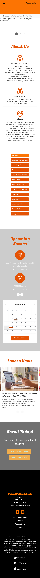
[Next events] (21, 294)
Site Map (20, 521)
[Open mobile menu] (4, 3)
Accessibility (20, 524)
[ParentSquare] (20, 557)
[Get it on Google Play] (20, 563)
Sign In (20, 528)
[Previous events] (18, 294)
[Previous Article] (17, 412)
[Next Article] (22, 412)
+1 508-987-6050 (23, 505)
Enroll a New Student (19, 458)
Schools (5, 16)
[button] (32, 3)
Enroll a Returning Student (19, 452)
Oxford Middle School (17, 16)
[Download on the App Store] (20, 569)
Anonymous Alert (20, 517)
